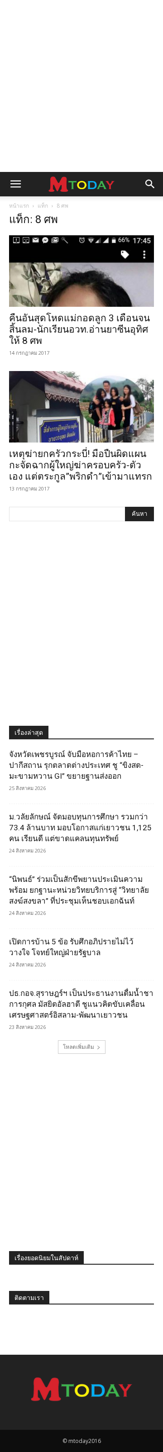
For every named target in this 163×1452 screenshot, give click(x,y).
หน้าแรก (19, 205)
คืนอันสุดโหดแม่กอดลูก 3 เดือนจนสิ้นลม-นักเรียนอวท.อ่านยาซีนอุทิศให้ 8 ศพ (79, 329)
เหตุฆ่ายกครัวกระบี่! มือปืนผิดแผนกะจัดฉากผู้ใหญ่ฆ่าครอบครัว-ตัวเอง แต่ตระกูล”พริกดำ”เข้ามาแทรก (80, 465)
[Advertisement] (81, 86)
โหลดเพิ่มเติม (78, 1047)
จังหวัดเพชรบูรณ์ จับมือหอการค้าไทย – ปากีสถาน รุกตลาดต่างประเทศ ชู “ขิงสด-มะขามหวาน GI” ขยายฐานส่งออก (76, 765)
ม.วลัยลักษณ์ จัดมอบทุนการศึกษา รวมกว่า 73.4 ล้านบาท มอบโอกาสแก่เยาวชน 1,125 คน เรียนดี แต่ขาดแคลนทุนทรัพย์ (80, 827)
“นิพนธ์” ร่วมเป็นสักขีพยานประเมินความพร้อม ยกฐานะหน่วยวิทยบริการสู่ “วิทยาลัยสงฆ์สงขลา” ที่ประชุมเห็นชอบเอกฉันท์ (79, 890)
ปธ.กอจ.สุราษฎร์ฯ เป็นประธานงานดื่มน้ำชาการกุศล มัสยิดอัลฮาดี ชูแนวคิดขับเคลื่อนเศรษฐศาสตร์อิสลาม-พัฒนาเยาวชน (81, 1004)
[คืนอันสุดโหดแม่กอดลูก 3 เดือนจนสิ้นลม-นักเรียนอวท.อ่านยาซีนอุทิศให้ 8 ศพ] (81, 271)
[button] (15, 184)
